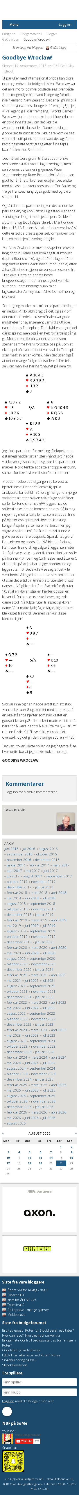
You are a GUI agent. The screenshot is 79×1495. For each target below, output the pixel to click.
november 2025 (43, 1101)
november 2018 (43, 909)
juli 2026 (49, 1117)
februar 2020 (17, 947)
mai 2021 (14, 980)
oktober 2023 (17, 1046)
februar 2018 (17, 892)
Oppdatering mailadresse (21, 1350)
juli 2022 (49, 1008)
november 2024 (43, 1074)
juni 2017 (51, 870)
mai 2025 (14, 1090)
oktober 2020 (17, 964)
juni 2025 (32, 1090)
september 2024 (42, 1068)
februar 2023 (17, 1030)
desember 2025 (19, 1107)
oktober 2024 (17, 1074)
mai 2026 (14, 1117)
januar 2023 (44, 1024)
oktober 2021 (17, 991)
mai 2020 (14, 953)
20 (40, 1163)
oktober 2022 (17, 1019)
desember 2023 (19, 1052)
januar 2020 (44, 942)
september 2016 (19, 854)
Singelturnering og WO (19, 1360)
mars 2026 (39, 1112)
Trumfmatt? (15, 1304)
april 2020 (58, 947)
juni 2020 (32, 953)
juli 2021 (49, 980)
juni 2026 (32, 1117)
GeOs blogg (10, 39)
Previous (5, 1209)
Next (73, 1209)
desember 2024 (19, 1079)
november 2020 (43, 964)
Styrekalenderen (14, 1365)
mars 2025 (39, 1085)
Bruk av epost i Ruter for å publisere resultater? (38, 1330)
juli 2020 (49, 953)
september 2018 (42, 903)
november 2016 (19, 859)
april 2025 (58, 1085)
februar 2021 (17, 975)
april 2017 (14, 870)
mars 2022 (39, 1002)
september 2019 (42, 931)
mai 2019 (14, 925)
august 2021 (16, 986)
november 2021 (43, 991)
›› (76, 1133)
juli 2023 (49, 1035)
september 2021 (42, 986)
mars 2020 (39, 947)
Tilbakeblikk (15, 1295)
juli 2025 (49, 1090)
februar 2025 (17, 1085)
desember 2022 (19, 1024)
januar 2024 (44, 1052)
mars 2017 (61, 865)
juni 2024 (32, 1063)
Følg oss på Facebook (7, 1411)
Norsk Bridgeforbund (30, 10)
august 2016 (48, 848)
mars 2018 (39, 892)
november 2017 (43, 881)
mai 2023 (14, 1035)
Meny (13, 24)
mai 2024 (14, 1063)
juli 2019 (49, 925)
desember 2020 (19, 969)
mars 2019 (39, 920)
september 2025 (42, 1096)
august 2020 (16, 958)
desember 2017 (19, 887)
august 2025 (16, 1096)
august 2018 (16, 903)
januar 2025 (44, 1079)
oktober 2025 (17, 1101)
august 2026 (16, 1123)
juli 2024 (49, 1063)
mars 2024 (39, 1057)
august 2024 (16, 1068)
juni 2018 (32, 898)
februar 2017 (39, 865)
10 (8, 1158)
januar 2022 (44, 997)
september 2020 (42, 958)
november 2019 (43, 936)
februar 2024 (17, 1057)
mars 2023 (39, 1030)
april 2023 (58, 1030)
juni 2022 (32, 1008)
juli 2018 (49, 898)
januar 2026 (44, 1107)
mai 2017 (33, 870)
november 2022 (43, 1019)
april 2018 (58, 892)
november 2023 (43, 1046)
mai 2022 (14, 1008)
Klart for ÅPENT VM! (21, 1300)
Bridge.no (9, 34)
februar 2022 (17, 1002)
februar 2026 (17, 1112)
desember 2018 (19, 914)
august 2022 (16, 1013)
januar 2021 (44, 969)
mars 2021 (39, 975)
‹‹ (3, 1133)
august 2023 (16, 1041)
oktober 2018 (17, 909)
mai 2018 (14, 898)
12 (29, 1158)
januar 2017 (16, 865)
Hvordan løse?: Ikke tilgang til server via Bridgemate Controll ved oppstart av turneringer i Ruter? (39, 1340)
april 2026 (58, 1112)
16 (71, 1158)
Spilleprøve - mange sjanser (28, 1309)
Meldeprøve (16, 1314)
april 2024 (58, 1057)
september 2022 (42, 1013)
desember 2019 (19, 942)
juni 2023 (32, 1035)
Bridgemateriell (31, 34)
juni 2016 (11, 848)
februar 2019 (17, 920)
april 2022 (58, 1002)
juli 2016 (28, 848)
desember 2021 (19, 997)
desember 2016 (47, 859)
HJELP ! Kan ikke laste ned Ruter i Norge (31, 1355)
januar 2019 (44, 914)
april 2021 (58, 975)
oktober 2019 (17, 936)
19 (29, 1163)
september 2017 (59, 876)
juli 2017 (13, 876)
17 (8, 1163)
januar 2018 (44, 887)
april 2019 (58, 920)
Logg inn (65, 24)
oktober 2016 (46, 854)
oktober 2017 (17, 881)
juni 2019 (32, 925)
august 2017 (32, 876)
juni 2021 (32, 980)
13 (40, 1158)
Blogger (52, 34)
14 (50, 1158)
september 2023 (42, 1041)
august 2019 (16, 931)
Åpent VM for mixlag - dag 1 (27, 1290)
